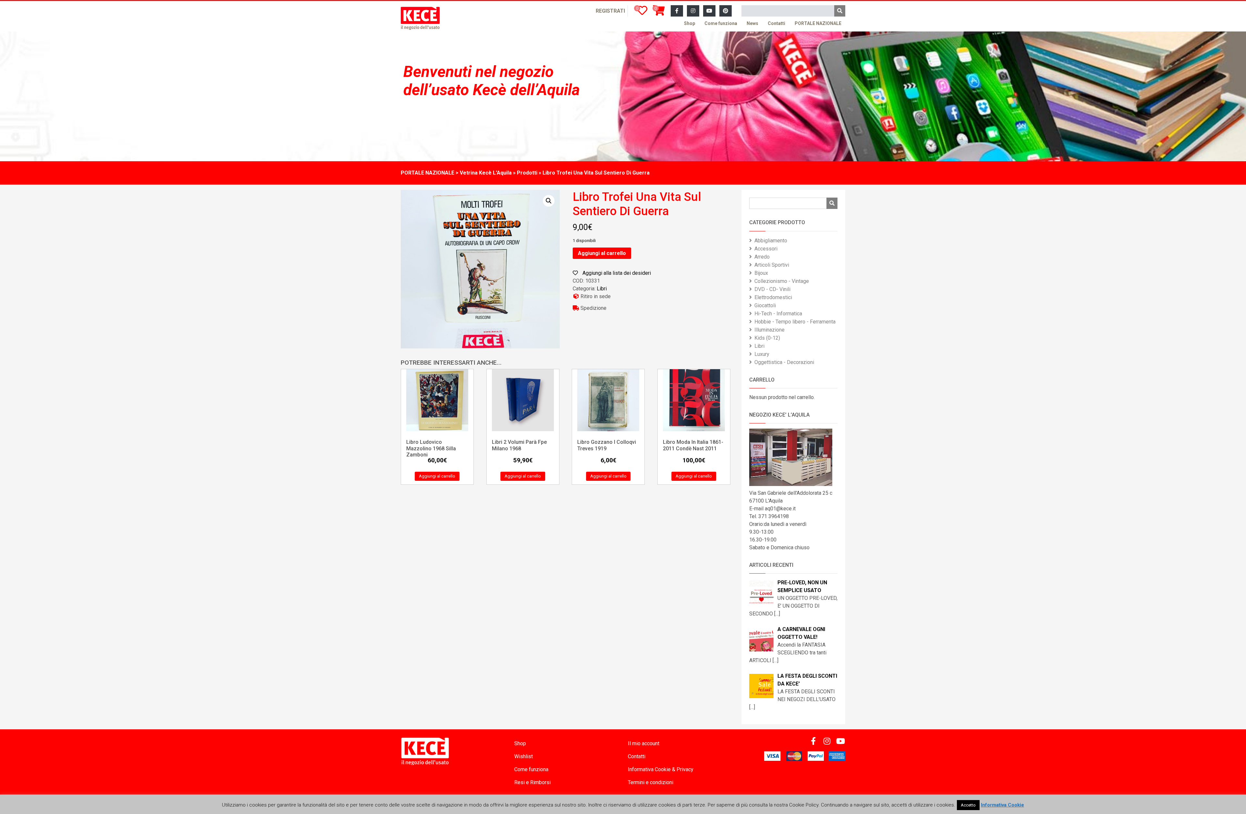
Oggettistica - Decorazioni (784, 362)
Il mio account (643, 743)
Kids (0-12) (767, 338)
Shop (689, 23)
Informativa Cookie (1002, 805)
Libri (602, 289)
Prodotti (527, 173)
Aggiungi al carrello (602, 253)
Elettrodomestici (773, 297)
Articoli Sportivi (771, 265)
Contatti (776, 23)
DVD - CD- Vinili (772, 289)
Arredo (762, 257)
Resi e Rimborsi (532, 782)
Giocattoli (765, 305)
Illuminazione (769, 330)
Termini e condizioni (650, 782)
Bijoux (761, 273)
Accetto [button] (968, 805)
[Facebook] (677, 11)
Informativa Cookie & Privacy (660, 769)
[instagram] (693, 11)
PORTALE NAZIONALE (818, 23)
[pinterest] (725, 11)
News (752, 23)
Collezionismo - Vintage (781, 281)
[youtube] (709, 11)
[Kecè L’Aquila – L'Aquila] (420, 18)
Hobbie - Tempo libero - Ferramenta (795, 322)
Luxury (761, 354)
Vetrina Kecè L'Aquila (486, 173)
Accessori (765, 249)
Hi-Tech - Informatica (778, 313)
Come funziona (720, 23)
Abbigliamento (770, 240)
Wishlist (523, 756)
